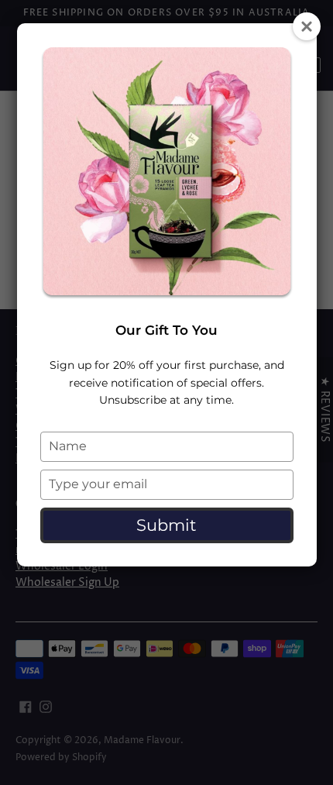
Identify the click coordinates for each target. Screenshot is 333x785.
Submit (166, 525)
